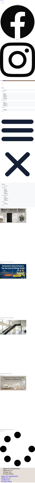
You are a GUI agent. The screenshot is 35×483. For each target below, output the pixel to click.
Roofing (5, 199)
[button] (17, 147)
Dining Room (5, 95)
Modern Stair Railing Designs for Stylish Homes (6, 373)
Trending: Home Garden (3, 80)
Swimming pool (6, 200)
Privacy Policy (8, 474)
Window (5, 197)
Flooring (4, 102)
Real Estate (3, 184)
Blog (2, 111)
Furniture (4, 93)
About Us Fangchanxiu (11, 468)
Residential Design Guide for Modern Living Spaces (6, 429)
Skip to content (2, 0)
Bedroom (5, 190)
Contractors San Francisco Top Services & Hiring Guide (7, 317)
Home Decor (3, 91)
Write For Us (7, 470)
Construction (5, 90)
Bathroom (4, 94)
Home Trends (5, 104)
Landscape (4, 109)
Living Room (6, 193)
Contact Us (7, 472)
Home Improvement (4, 195)
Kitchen (4, 97)
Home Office (5, 96)
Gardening (3, 107)
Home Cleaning (5, 103)
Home (2, 87)
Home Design (5, 98)
